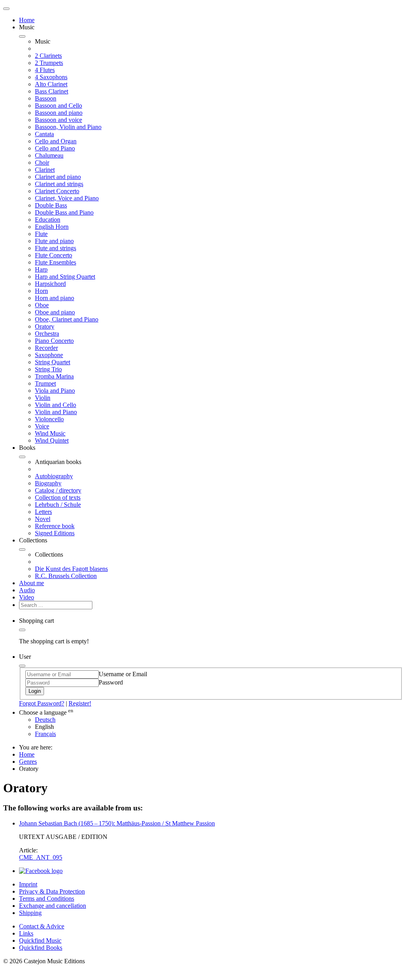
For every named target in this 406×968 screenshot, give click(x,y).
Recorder (46, 347)
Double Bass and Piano (64, 212)
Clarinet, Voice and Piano (67, 198)
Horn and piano (54, 298)
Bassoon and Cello (58, 105)
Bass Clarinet (51, 91)
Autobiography (54, 476)
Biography (48, 483)
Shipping (30, 912)
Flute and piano (54, 241)
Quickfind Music (40, 940)
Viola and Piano (55, 390)
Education (47, 219)
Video (26, 597)
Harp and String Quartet (65, 276)
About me (31, 583)
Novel (42, 518)
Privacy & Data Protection (52, 891)
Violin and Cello (55, 404)
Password (111, 682)
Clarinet (45, 169)
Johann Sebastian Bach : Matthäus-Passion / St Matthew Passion (117, 823)
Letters (43, 511)
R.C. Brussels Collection (66, 575)
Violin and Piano (56, 412)
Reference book (55, 526)
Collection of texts (57, 497)
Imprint (28, 884)
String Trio (48, 369)
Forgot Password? (41, 703)
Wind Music (50, 433)
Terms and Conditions (46, 898)
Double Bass (51, 205)
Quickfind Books (40, 947)
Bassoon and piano (58, 112)
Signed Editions (55, 533)
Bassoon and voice (58, 119)
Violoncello (49, 419)
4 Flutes (45, 70)
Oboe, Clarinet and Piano (66, 319)
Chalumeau (49, 155)
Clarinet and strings (59, 184)
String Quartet (52, 362)
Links (26, 933)
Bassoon (45, 98)
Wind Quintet (52, 440)
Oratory (44, 326)
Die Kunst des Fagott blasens (71, 568)
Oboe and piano (55, 312)
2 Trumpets (49, 62)
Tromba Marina (54, 376)
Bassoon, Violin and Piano (68, 127)
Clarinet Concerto (57, 191)
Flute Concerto (53, 255)
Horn (41, 290)
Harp (41, 269)
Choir (42, 162)
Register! (80, 703)
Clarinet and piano (58, 176)
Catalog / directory (58, 490)
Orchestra (47, 333)
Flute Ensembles (55, 262)
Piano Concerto (54, 340)
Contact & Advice (41, 926)
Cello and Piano (55, 148)
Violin (42, 397)
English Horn (52, 226)
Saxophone (49, 355)
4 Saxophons (51, 77)
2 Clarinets (48, 55)
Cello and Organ (56, 141)
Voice (42, 426)
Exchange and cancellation (52, 905)
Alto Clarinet (51, 84)
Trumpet (45, 383)
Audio (27, 590)
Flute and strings (55, 248)
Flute (41, 233)
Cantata (44, 134)
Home (26, 20)
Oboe (42, 305)
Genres (28, 761)
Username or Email (123, 674)
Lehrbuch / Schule (58, 504)
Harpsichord (50, 283)
